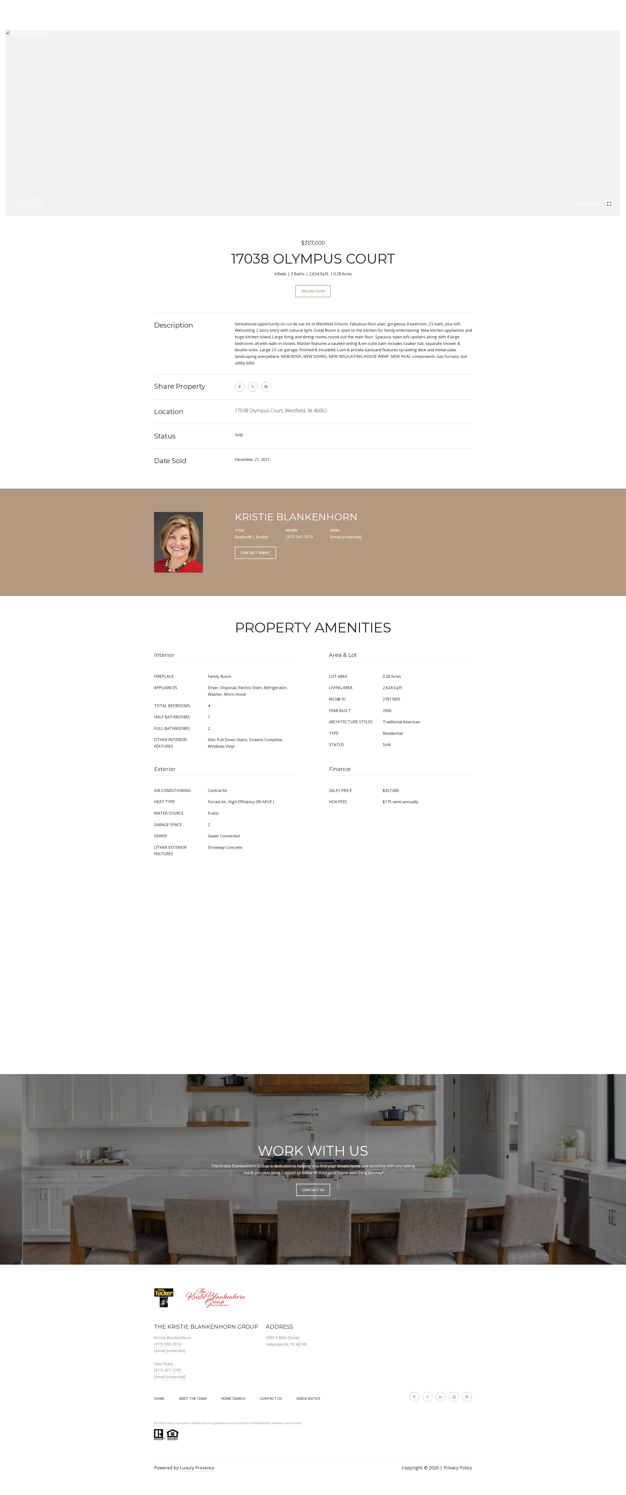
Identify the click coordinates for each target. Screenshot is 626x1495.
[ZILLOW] (454, 1397)
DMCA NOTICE (308, 1398)
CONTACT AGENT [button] (255, 552)
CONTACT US (271, 1398)
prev (23, 203)
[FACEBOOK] (414, 1397)
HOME (159, 1398)
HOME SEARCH (233, 1398)
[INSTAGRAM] (427, 1397)
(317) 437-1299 (167, 1370)
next (37, 203)
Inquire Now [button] (313, 291)
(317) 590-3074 (299, 537)
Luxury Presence (197, 1468)
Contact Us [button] (313, 1189)
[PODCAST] (467, 1397)
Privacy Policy (458, 1468)
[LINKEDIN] (441, 1397)
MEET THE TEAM (192, 1398)
